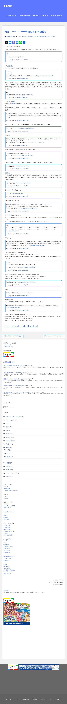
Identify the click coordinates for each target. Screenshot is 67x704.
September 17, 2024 (23, 186)
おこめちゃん (6, 550)
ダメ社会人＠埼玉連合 (9, 570)
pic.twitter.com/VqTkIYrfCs (22, 166)
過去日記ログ (36, 15)
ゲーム (11, 326)
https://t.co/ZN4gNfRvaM (12, 231)
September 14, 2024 (23, 145)
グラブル (9, 456)
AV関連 (8, 466)
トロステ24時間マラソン (24, 15)
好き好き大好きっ (8, 539)
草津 (27, 326)
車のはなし (48, 36)
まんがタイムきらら (8, 511)
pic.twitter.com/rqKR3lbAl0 (16, 57)
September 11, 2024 (23, 131)
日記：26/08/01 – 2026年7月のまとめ (13, 366)
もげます (8, 476)
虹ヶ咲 (31, 326)
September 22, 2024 (23, 270)
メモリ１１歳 (6, 552)
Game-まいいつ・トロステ (13, 416)
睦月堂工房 (6, 544)
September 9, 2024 (23, 97)
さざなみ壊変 (6, 527)
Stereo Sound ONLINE (9, 506)
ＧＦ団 (5, 541)
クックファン (8, 215)
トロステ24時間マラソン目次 (10, 490)
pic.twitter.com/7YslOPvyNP (26, 155)
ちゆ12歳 (5, 546)
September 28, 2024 (23, 295)
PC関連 (8, 463)
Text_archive (6, 488)
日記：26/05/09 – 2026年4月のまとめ (13, 385)
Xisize (5, 543)
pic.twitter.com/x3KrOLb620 (13, 307)
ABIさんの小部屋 (7, 535)
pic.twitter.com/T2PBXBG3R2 (27, 267)
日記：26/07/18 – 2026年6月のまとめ (13, 372)
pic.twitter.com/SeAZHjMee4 (45, 75)
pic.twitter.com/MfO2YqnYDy (30, 208)
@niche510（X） (9, 347)
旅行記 (42, 36)
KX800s (14, 103)
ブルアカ (22, 326)
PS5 (25, 36)
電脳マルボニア (7, 574)
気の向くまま (6, 568)
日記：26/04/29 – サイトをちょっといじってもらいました (19, 392)
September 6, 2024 (23, 78)
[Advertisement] (14, 645)
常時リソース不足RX (8, 531)
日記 (38, 36)
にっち (19, 36)
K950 (13, 101)
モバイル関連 (9, 440)
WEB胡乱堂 (6, 560)
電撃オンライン (7, 508)
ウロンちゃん (6, 548)
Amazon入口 (8, 345)
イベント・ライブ (11, 473)
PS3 (8, 453)
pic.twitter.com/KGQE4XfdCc (28, 282)
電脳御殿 (7, 6)
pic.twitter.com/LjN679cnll (16, 193)
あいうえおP (6, 566)
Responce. (6, 519)
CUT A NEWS (6, 529)
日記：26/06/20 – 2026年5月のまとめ (13, 379)
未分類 (7, 469)
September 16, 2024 (23, 158)
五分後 (5, 564)
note (11, 546)
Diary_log (5, 486)
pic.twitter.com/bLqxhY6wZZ (36, 142)
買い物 (7, 444)
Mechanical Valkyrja (8, 572)
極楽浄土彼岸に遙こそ (9, 556)
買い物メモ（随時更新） (56, 15)
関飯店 (10, 66)
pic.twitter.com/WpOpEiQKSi (23, 183)
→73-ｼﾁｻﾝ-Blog (7, 558)
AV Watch (6, 504)
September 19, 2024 (23, 211)
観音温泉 (7, 173)
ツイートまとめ (32, 36)
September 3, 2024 (23, 60)
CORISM (5, 517)
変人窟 (5, 525)
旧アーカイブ (45, 15)
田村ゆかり (6, 498)
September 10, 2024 (23, 120)
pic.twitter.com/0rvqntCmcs (27, 292)
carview (5, 515)
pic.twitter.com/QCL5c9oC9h (26, 128)
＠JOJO (5, 533)
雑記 (7, 427)
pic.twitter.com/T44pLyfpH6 (37, 245)
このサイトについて (11, 15)
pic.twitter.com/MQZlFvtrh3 (26, 94)
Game (53, 36)
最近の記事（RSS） (10, 362)
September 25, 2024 (23, 285)
